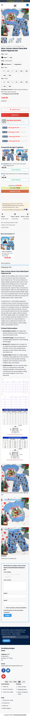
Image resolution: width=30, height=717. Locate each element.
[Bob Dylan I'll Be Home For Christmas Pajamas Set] (7, 243)
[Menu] (2, 5)
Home (3, 46)
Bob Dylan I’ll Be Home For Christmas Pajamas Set (7, 254)
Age (2, 54)
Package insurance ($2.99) (11, 94)
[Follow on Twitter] (8, 670)
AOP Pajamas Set (18, 46)
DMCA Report (7, 708)
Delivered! (26, 218)
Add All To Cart (15, 191)
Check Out (14, 115)
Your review (8, 580)
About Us (5, 686)
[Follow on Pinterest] (3, 676)
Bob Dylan (6, 227)
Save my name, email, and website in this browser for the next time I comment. (15, 610)
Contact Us (6, 703)
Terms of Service (8, 689)
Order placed (4, 218)
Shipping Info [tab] (6, 267)
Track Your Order (8, 692)
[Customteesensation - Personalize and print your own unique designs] (15, 5)
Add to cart (16, 110)
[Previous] (3, 22)
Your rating (7, 572)
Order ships (15, 218)
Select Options (16, 170)
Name (6, 593)
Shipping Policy (22, 689)
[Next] (26, 22)
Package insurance (7, 89)
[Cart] (27, 5)
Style (3, 61)
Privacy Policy (22, 687)
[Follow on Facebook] (3, 670)
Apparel (9, 46)
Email (6, 600)
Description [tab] (5, 263)
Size (2, 67)
